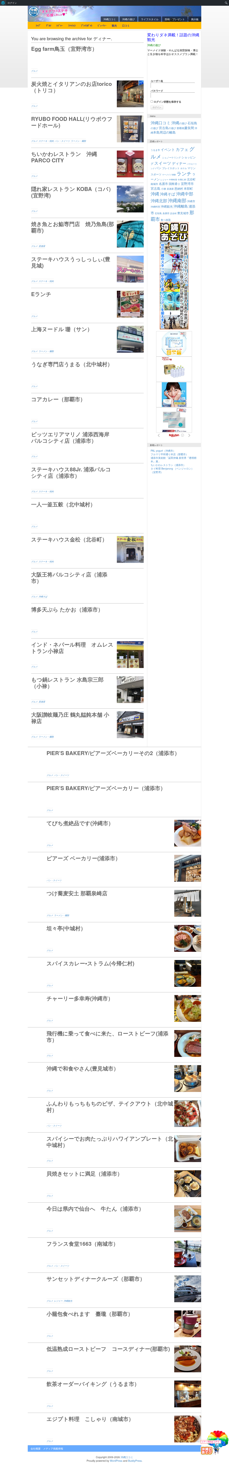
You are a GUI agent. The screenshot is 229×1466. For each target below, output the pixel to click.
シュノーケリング (171, 157)
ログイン (12, 2)
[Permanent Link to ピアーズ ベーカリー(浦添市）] (114, 868)
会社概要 (36, 1448)
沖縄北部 (159, 200)
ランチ (184, 173)
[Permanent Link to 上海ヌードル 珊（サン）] (87, 339)
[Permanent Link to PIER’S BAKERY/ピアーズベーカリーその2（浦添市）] (114, 763)
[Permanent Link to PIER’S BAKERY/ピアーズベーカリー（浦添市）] (114, 798)
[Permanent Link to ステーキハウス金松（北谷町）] (87, 549)
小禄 (163, 188)
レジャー (58, 1300)
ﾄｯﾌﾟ (38, 25)
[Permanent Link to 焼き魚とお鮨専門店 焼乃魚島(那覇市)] (87, 234)
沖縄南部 (177, 200)
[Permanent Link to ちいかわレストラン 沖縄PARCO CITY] (87, 164)
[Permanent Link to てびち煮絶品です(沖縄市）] (114, 833)
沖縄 (155, 193)
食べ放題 (166, 220)
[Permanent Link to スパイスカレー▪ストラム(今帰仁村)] (114, 973)
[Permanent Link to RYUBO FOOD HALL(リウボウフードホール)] (87, 129)
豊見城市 (183, 213)
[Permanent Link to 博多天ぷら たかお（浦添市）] (87, 619)
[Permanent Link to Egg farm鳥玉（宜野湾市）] (87, 59)
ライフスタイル (150, 19)
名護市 (163, 183)
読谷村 (173, 213)
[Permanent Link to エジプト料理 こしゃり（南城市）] (114, 1429)
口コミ (126, 25)
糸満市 (165, 213)
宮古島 (155, 188)
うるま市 (155, 150)
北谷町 (191, 179)
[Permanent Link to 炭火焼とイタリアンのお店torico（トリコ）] (87, 94)
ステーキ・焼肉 (46, 140)
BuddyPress (135, 1460)
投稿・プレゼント (175, 19)
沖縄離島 (181, 206)
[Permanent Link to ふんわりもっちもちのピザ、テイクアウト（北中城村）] (114, 1113)
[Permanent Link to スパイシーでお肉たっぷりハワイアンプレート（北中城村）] (114, 1149)
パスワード (157, 90)
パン (158, 168)
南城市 (154, 184)
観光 (114, 25)
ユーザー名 (157, 81)
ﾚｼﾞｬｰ (60, 25)
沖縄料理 (155, 206)
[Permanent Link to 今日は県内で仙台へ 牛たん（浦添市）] (114, 1219)
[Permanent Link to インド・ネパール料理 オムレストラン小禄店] (87, 655)
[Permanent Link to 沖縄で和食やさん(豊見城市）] (114, 1078)
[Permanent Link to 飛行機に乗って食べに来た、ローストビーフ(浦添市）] (114, 1043)
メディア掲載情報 (53, 1448)
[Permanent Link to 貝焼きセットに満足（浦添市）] (114, 1184)
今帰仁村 (182, 179)
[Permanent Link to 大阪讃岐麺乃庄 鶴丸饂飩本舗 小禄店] (87, 725)
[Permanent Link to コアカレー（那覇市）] (87, 409)
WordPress (116, 1460)
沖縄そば (43, 596)
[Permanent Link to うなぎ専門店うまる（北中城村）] (87, 374)
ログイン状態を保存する (167, 101)
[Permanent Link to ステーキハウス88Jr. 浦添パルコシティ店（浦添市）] (87, 479)
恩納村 (178, 188)
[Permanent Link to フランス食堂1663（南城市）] (114, 1254)
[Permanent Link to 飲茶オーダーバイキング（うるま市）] (114, 1394)
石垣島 (158, 213)
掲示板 (195, 19)
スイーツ (162, 163)
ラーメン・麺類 (78, 140)
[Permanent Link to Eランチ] (87, 304)
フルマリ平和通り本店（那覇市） (169, 454)
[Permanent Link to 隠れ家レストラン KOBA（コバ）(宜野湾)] (87, 199)
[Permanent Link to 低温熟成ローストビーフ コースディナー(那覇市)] (114, 1359)
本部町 (188, 188)
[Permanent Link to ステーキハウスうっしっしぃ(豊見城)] (87, 269)
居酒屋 (42, 246)
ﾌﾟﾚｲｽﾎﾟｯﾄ (86, 25)
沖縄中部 (184, 194)
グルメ (34, 70)
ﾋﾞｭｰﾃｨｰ (102, 25)
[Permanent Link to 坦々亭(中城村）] (114, 938)
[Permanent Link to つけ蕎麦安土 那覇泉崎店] (114, 903)
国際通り (174, 184)
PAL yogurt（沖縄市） (163, 450)
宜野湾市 (187, 183)
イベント (168, 149)
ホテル (183, 168)
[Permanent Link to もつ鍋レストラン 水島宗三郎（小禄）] (87, 690)
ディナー (179, 163)
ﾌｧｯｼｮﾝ (72, 25)
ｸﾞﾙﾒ (48, 25)
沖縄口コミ (109, 19)
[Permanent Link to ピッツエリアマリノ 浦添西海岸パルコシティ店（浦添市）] (87, 444)
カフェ (182, 149)
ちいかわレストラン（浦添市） (168, 465)
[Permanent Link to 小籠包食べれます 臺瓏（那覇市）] (114, 1324)
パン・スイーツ (62, 140)
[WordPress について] (3, 3)
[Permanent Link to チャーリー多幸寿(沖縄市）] (114, 1008)
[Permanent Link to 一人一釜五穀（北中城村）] (87, 514)
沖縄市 (191, 201)
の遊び (179, 123)
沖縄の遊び (128, 19)
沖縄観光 (68, 1300)
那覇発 (185, 128)
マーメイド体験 (169, 174)
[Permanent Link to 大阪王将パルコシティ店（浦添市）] (87, 584)
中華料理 (173, 179)
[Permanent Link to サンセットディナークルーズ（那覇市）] (114, 1289)
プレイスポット (171, 168)
